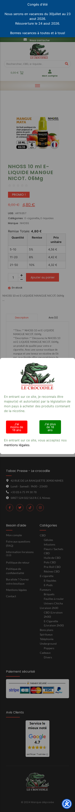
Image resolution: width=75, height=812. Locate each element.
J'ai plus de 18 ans (50, 427)
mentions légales (16, 445)
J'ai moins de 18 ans (16, 427)
